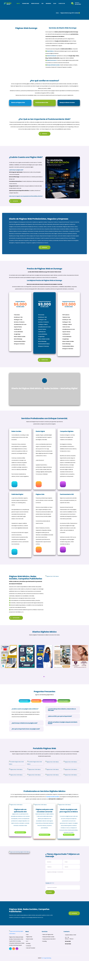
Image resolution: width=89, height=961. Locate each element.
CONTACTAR (61, 3)
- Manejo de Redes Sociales (48, 936)
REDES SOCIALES (35, 3)
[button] (43, 676)
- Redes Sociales (29, 939)
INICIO (18, 3)
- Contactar (28, 945)
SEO (42, 3)
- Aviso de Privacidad (30, 948)
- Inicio (26, 934)
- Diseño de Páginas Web (47, 934)
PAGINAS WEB (25, 3)
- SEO (26, 941)
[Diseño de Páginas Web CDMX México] (7, 3)
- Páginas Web (28, 936)
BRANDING (48, 3)
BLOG (54, 3)
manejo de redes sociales (52, 796)
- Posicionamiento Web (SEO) (48, 939)
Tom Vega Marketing (46, 958)
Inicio (57, 13)
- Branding (27, 943)
